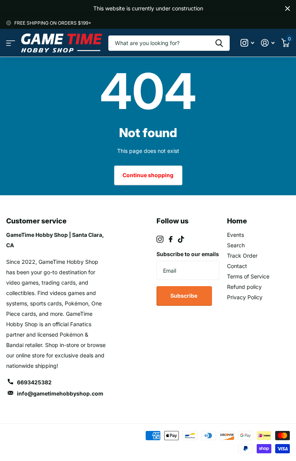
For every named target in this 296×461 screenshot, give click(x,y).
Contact (237, 266)
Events (235, 234)
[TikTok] (181, 239)
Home (237, 221)
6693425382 (34, 382)
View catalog (10, 43)
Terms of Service (248, 276)
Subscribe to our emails (187, 254)
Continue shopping (148, 175)
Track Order (242, 255)
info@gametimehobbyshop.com (60, 393)
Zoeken (219, 43)
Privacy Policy (244, 297)
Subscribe (184, 295)
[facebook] (171, 239)
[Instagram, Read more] (247, 43)
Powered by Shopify (31, 447)
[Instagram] (159, 239)
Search (236, 245)
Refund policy (244, 286)
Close (287, 8)
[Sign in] (268, 43)
